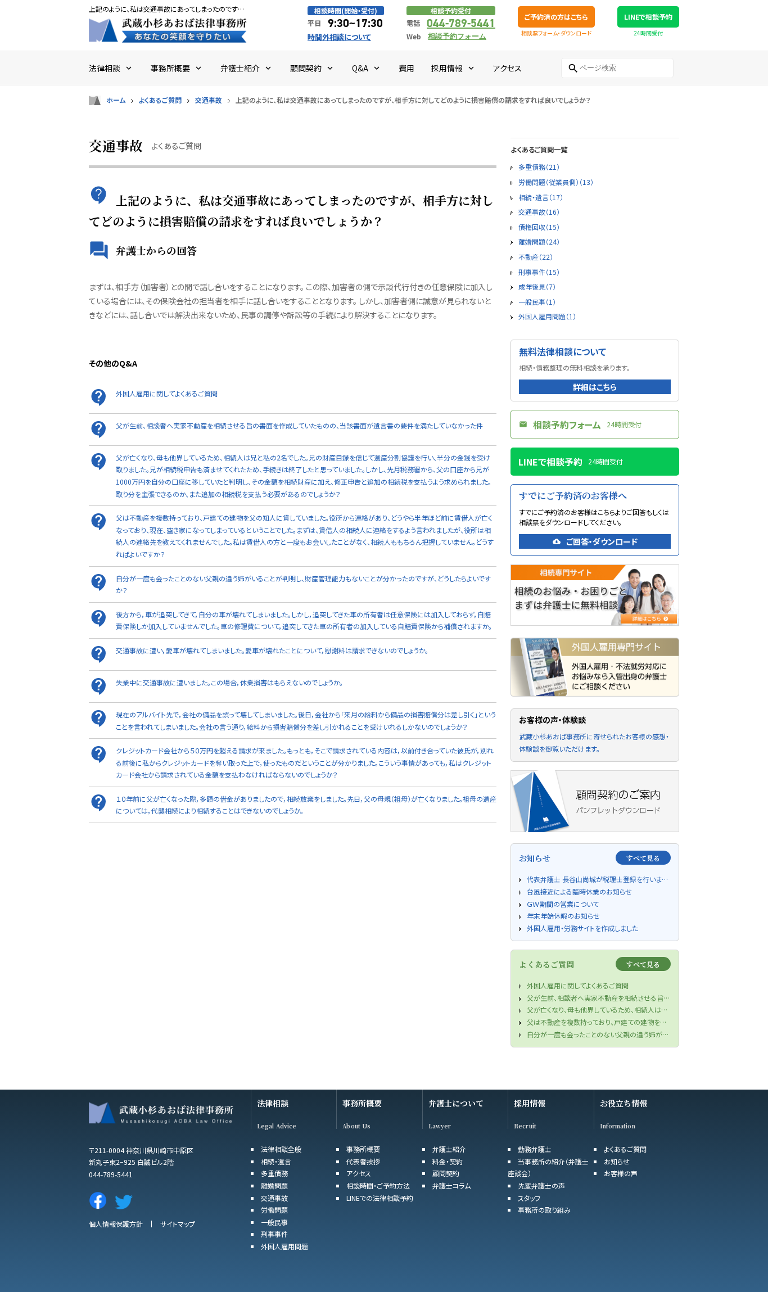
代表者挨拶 (363, 1161)
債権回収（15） (539, 227)
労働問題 (274, 1209)
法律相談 (272, 1103)
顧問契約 (445, 1173)
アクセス (358, 1173)
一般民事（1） (537, 301)
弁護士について (456, 1103)
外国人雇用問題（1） (547, 316)
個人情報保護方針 (116, 1223)
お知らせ (617, 1161)
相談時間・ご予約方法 (378, 1185)
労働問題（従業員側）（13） (556, 182)
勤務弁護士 (535, 1149)
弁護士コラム (451, 1185)
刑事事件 (274, 1234)
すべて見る (643, 857)
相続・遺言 (276, 1161)
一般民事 (274, 1222)
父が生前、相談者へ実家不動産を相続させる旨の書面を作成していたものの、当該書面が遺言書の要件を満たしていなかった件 (299, 425)
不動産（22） (535, 256)
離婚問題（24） (539, 241)
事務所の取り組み (544, 1209)
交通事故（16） (539, 211)
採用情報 (529, 1103)
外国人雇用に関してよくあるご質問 (167, 393)
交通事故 (208, 100)
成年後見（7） (537, 286)
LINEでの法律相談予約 (379, 1198)
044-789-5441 (461, 23)
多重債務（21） (539, 166)
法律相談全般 (281, 1149)
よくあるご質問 (160, 100)
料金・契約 (447, 1161)
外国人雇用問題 (284, 1246)
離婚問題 (274, 1185)
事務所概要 (362, 1103)
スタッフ (529, 1198)
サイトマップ (177, 1223)
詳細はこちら (595, 386)
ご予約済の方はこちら (556, 16)
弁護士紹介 (449, 1149)
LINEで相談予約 (648, 16)
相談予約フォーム (457, 36)
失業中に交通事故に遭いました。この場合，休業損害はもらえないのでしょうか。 (229, 682)
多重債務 (274, 1173)
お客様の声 (621, 1173)
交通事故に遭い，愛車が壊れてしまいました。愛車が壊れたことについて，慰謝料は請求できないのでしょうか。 (272, 650)
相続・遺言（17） (540, 197)
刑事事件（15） (539, 272)
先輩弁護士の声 (541, 1185)
